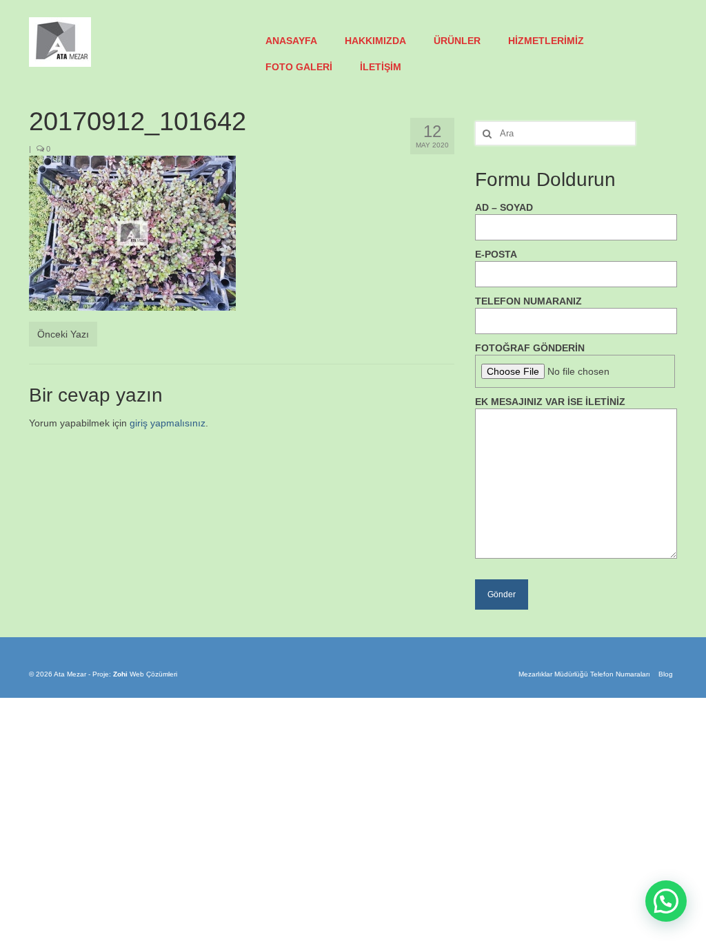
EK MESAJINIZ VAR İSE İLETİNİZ (550, 401)
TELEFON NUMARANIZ (528, 301)
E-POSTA (496, 254)
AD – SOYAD (504, 207)
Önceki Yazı (63, 334)
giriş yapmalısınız (167, 422)
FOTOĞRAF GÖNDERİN (530, 347)
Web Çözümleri (153, 674)
